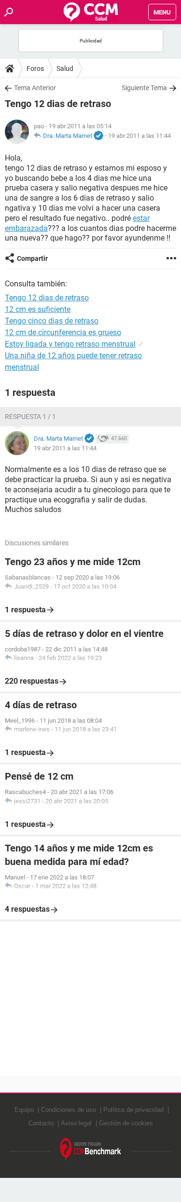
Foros (35, 68)
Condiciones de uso (68, 1109)
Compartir (32, 258)
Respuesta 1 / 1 (30, 416)
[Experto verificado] (98, 136)
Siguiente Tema (144, 88)
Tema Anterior (35, 88)
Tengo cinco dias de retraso (51, 320)
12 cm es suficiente (37, 309)
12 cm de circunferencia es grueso (63, 332)
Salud (64, 68)
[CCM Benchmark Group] (90, 1149)
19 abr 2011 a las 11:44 (139, 135)
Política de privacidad (133, 1109)
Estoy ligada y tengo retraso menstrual (70, 344)
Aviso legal (76, 1123)
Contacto (41, 1123)
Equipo (24, 1109)
